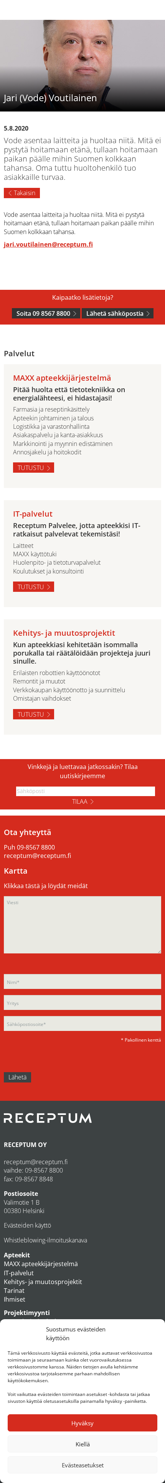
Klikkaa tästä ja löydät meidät (46, 886)
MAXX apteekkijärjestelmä (41, 1264)
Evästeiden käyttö (27, 1225)
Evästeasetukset (83, 1465)
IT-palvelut (19, 1273)
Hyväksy (82, 1423)
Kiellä (83, 1444)
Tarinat (14, 1291)
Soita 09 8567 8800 (43, 313)
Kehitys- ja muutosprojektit (43, 1282)
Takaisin (24, 193)
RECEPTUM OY (25, 1145)
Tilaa (79, 801)
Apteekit (17, 1255)
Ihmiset (14, 1299)
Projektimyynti (27, 1313)
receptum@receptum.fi (37, 855)
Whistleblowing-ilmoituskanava (45, 1240)
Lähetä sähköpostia (115, 313)
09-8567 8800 (36, 847)
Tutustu (31, 468)
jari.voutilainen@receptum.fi (48, 244)
